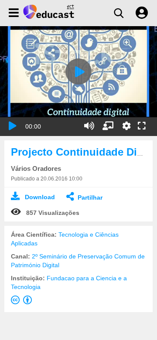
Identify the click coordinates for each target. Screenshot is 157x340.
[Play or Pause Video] (13, 126)
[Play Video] (78, 71)
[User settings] (141, 13)
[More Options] (126, 126)
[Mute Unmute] (89, 126)
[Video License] (23, 301)
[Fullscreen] (141, 126)
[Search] (118, 13)
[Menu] (14, 13)
